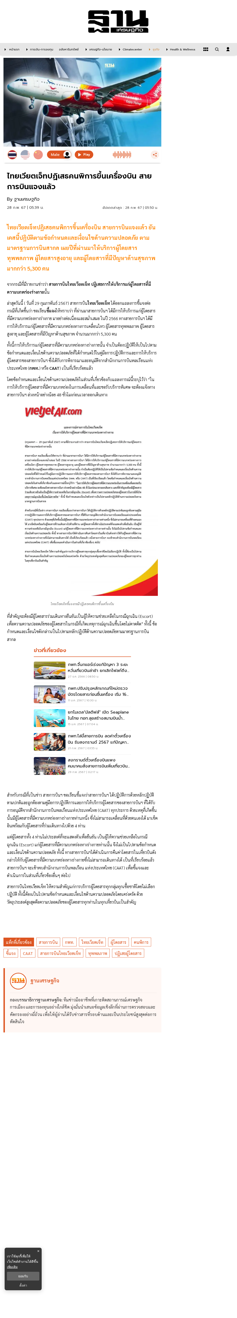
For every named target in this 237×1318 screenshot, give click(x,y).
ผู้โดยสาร (118, 942)
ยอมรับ (23, 1276)
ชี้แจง (11, 953)
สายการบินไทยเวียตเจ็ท (60, 953)
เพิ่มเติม (12, 1267)
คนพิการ (141, 942)
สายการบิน (48, 942)
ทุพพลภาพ (97, 953)
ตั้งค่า (23, 1285)
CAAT (28, 953)
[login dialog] (228, 49)
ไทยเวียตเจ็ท (92, 942)
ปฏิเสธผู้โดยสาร (128, 953)
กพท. (69, 942)
